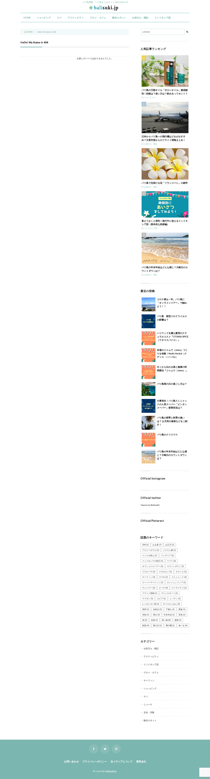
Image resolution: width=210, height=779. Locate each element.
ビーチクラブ (179, 588)
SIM (145, 544)
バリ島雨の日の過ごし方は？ (172, 383)
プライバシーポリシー (94, 761)
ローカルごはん (171, 604)
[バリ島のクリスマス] (148, 440)
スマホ (163, 577)
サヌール (181, 571)
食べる (182, 625)
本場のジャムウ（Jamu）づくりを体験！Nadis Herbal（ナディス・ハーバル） (172, 353)
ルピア (161, 598)
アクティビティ (76, 17)
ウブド (171, 561)
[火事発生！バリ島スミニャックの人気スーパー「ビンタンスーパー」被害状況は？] (148, 406)
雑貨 (145, 625)
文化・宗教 (149, 712)
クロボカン (165, 571)
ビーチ (163, 588)
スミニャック (179, 577)
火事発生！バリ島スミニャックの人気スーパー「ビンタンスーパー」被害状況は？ (172, 404)
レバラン (175, 598)
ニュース (148, 704)
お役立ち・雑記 (140, 17)
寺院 (145, 614)
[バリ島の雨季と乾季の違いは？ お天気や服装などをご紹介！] (148, 423)
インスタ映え (149, 555)
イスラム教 (169, 550)
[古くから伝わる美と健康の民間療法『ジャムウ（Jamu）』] (148, 372)
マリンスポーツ (169, 593)
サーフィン (148, 577)
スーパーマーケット (152, 582)
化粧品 (157, 609)
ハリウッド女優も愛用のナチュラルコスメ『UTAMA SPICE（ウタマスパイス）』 (172, 336)
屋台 (156, 614)
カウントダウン (175, 566)
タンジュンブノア (176, 582)
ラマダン (147, 598)
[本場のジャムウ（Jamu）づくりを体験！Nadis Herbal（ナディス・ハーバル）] (148, 355)
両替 (145, 609)
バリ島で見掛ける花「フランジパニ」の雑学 (165, 182)
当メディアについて (122, 761)
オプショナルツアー (152, 566)
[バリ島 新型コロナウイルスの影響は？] (148, 321)
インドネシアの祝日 (152, 561)
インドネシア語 (163, 17)
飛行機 (170, 625)
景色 (181, 614)
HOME (27, 17)
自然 (154, 620)
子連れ (170, 609)
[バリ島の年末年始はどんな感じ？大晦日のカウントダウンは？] (148, 457)
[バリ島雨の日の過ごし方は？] (148, 389)
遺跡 (177, 620)
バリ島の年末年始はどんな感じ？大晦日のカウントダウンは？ (172, 455)
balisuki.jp (111, 771)
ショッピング (44, 17)
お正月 (169, 544)
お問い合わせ (71, 761)
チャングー (148, 588)
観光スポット (119, 17)
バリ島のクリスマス (167, 434)
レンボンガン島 (150, 604)
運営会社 (141, 761)
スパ (59, 17)
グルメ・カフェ (98, 17)
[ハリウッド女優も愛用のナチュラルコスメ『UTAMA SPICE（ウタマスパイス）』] (148, 338)
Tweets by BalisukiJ (150, 505)
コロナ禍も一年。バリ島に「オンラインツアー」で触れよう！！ (172, 302)
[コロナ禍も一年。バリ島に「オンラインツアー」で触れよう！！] (148, 304)
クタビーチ (148, 571)
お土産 (157, 544)
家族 (181, 609)
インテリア (167, 555)
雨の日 (157, 625)
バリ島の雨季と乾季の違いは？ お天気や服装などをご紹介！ (172, 421)
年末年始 (169, 614)
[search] (187, 32)
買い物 (166, 620)
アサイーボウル (150, 550)
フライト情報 (149, 593)
